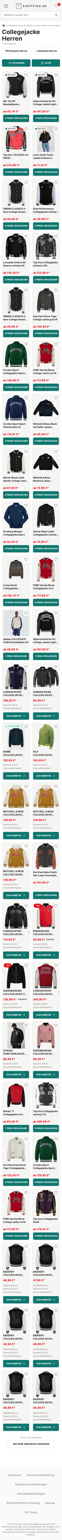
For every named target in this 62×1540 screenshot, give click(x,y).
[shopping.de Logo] (31, 6)
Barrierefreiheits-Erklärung (23, 1503)
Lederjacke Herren (46, 50)
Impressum (14, 1475)
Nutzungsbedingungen (31, 1493)
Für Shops (31, 1512)
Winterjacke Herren (16, 50)
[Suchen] (56, 15)
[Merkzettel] (56, 6)
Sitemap (50, 1503)
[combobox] (31, 15)
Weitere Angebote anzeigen (31, 1444)
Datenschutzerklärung (40, 1475)
